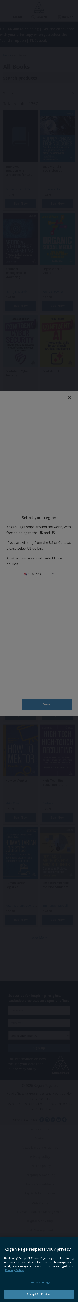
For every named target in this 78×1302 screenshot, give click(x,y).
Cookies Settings (39, 1282)
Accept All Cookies (39, 1294)
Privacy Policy (14, 1270)
